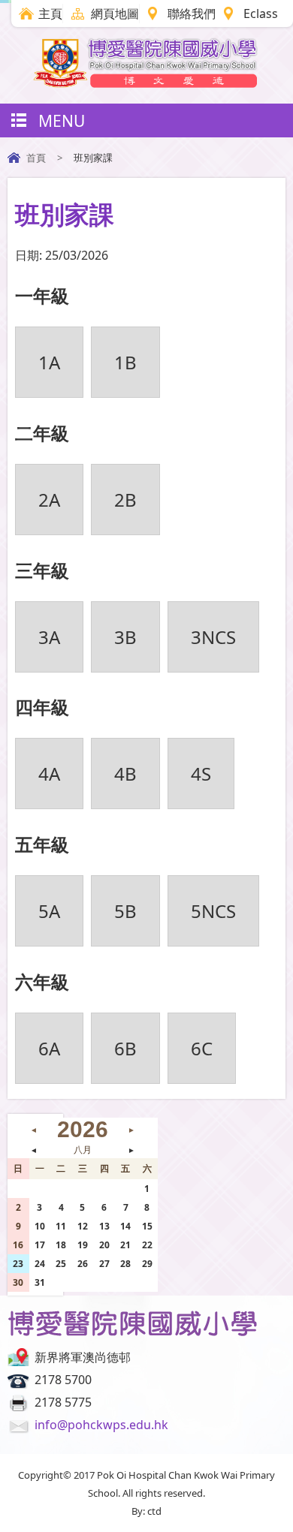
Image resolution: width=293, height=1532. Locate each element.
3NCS (213, 637)
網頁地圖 (115, 13)
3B (125, 637)
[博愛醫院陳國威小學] (146, 83)
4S (201, 773)
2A (49, 499)
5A (49, 910)
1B (125, 362)
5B (125, 910)
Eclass (260, 13)
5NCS (213, 910)
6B (125, 1048)
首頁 (36, 157)
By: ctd (146, 1511)
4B (125, 773)
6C (202, 1048)
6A (49, 1048)
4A (49, 773)
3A (49, 637)
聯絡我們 (192, 13)
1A (49, 362)
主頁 (50, 13)
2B (125, 499)
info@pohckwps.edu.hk (101, 1424)
